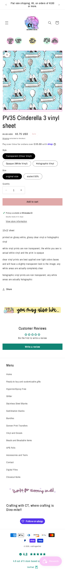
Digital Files (12, 469)
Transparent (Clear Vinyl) (19, 156)
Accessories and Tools (17, 455)
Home (9, 374)
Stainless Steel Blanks (17, 403)
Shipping (6, 138)
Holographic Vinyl (45, 163)
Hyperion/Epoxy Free (16, 389)
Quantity (6, 183)
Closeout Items (13, 477)
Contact (10, 462)
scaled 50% (33, 176)
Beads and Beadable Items (19, 440)
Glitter (9, 396)
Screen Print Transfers (17, 425)
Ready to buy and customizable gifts (23, 381)
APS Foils (10, 447)
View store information (16, 221)
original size (12, 176)
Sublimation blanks (15, 410)
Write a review (32, 346)
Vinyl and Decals (14, 433)
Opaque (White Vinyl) (17, 163)
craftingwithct (35, 546)
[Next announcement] (59, 4)
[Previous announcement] (6, 4)
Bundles (10, 418)
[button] (6, 22)
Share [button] (9, 289)
